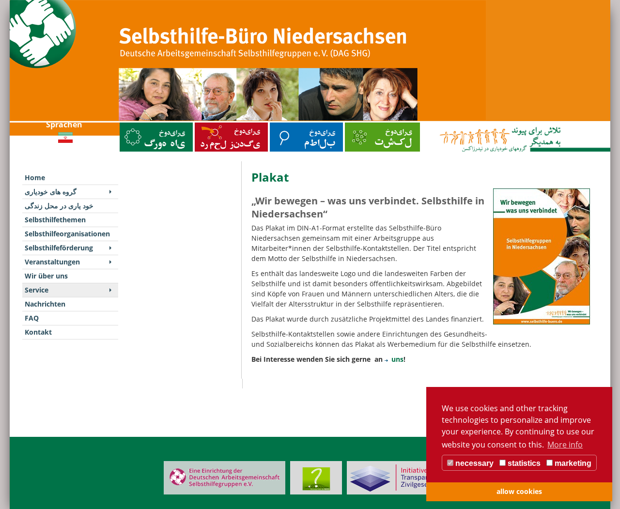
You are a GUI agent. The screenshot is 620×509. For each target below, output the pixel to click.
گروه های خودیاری (132, 125)
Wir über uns (46, 275)
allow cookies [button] (519, 491)
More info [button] (565, 444)
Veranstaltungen (52, 261)
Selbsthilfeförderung (59, 247)
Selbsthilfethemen (284, 125)
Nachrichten (45, 303)
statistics (523, 463)
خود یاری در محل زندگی (211, 125)
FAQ (32, 318)
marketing (572, 463)
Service (36, 289)
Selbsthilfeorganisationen (364, 125)
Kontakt (38, 332)
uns (397, 359)
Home (35, 177)
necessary (473, 463)
